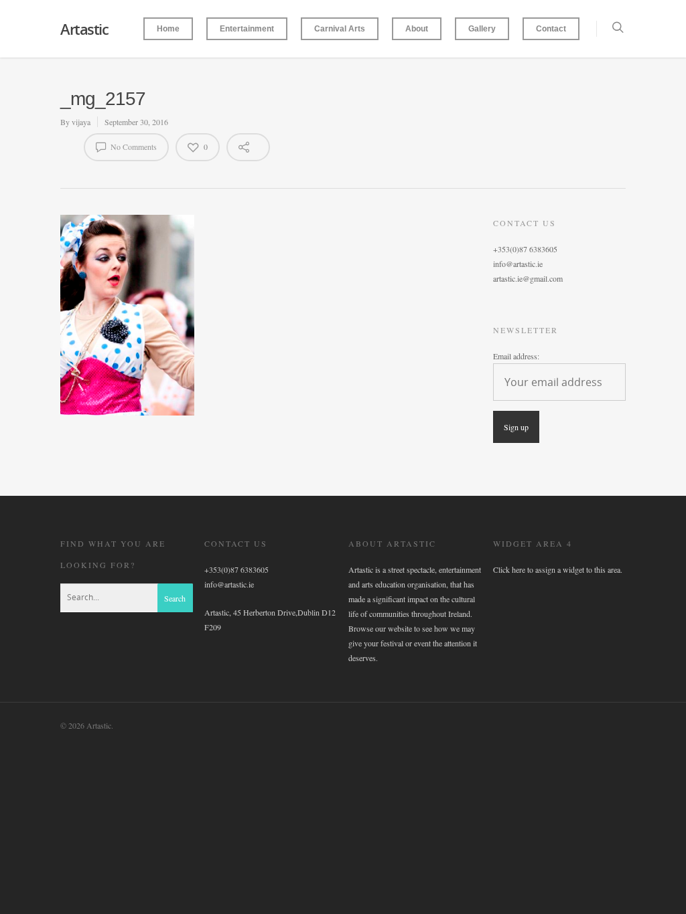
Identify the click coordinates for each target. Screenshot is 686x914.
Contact (551, 28)
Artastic (84, 28)
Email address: (516, 356)
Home (168, 28)
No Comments (133, 146)
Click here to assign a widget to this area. (557, 569)
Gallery (482, 28)
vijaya (81, 121)
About (416, 28)
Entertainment (247, 28)
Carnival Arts (339, 28)
